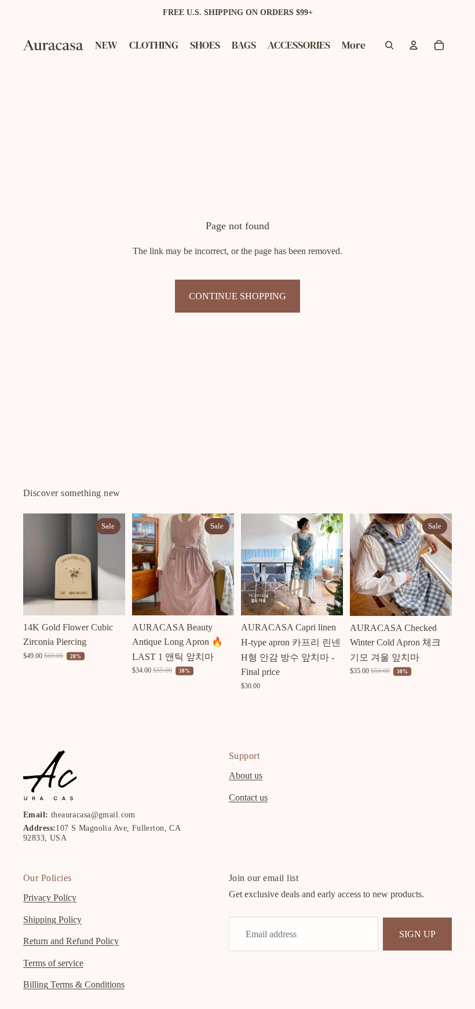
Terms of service (53, 963)
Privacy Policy (49, 897)
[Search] (389, 45)
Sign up (417, 933)
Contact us (248, 797)
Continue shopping (237, 296)
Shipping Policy (52, 919)
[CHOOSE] (216, 597)
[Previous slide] (36, 564)
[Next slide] (112, 564)
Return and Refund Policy (71, 941)
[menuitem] (353, 45)
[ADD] (107, 597)
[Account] (413, 45)
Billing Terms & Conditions (74, 984)
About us (245, 775)
